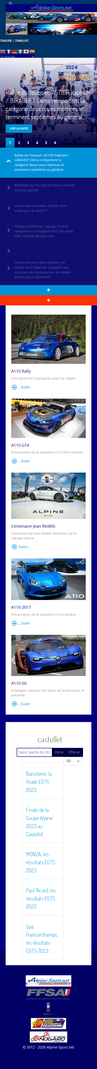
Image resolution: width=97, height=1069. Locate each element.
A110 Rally (21, 371)
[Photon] (48, 980)
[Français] (9, 51)
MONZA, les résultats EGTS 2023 (40, 862)
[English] (3, 51)
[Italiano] (20, 51)
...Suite (24, 387)
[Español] (32, 51)
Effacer (74, 752)
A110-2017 (21, 607)
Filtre (59, 752)
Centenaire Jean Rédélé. (33, 526)
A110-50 (18, 683)
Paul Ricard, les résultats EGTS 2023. (41, 898)
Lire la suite (19, 128)
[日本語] (26, 51)
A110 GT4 (20, 445)
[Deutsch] (15, 51)
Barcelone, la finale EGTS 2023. (39, 781)
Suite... (24, 547)
